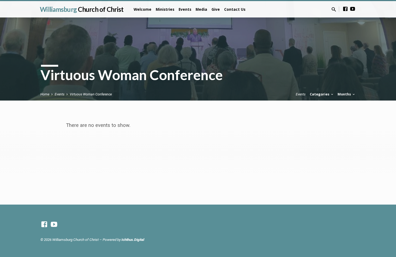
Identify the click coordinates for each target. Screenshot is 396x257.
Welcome (142, 9)
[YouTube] (353, 9)
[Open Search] (334, 9)
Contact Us (234, 9)
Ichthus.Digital (132, 239)
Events (185, 9)
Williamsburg (81, 9)
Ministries (165, 9)
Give (215, 9)
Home (44, 94)
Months (345, 94)
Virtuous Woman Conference (91, 94)
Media (201, 9)
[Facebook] (345, 9)
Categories (320, 94)
